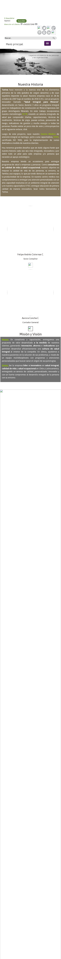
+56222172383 (28, 24)
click (25, 129)
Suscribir (21, 21)
